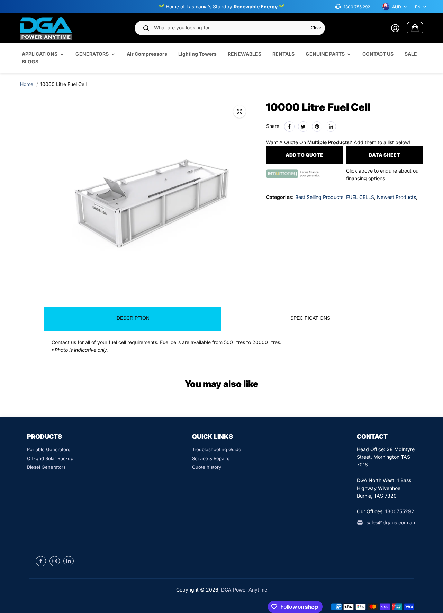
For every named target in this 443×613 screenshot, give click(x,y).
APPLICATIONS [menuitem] (39, 54)
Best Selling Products (319, 197)
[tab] (133, 319)
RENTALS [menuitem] (283, 54)
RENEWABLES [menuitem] (244, 54)
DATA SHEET (384, 155)
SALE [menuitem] (411, 54)
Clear (316, 27)
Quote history (206, 467)
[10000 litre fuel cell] (239, 111)
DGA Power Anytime (244, 590)
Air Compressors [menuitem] (147, 54)
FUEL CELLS (360, 197)
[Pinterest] (317, 126)
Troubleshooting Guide (216, 449)
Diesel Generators (46, 467)
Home (26, 84)
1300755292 (399, 511)
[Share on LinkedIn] (331, 126)
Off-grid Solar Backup (50, 458)
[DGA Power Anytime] (46, 28)
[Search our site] (146, 28)
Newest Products (396, 197)
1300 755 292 (357, 6)
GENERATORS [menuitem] (92, 54)
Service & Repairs (210, 458)
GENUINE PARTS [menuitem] (325, 54)
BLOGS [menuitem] (30, 62)
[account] (395, 28)
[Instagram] (54, 561)
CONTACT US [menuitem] (378, 54)
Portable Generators (48, 449)
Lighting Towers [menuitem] (197, 54)
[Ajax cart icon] (415, 28)
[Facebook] (289, 126)
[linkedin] (68, 561)
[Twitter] (303, 126)
